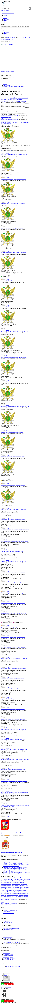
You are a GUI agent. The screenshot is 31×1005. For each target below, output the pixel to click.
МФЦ (12, 98)
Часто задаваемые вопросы (10, 930)
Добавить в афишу (8, 938)
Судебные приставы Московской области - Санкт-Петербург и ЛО (15, 862)
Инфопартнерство (7, 922)
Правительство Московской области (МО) (12, 832)
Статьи (5, 20)
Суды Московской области (11, 895)
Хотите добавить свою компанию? (9, 115)
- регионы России (7, 71)
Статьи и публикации (8, 913)
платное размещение (6, 117)
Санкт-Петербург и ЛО (9, 958)
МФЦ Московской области (18, 885)
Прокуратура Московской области (9, 891)
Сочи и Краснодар (8, 954)
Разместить (6, 19)
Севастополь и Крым (8, 959)
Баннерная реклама (8, 929)
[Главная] (3, 82)
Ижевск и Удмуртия (8, 957)
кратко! (2, 118)
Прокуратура (5, 99)
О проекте (6, 921)
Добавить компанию (8, 935)
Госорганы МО (7, 85)
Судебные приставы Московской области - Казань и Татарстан (16, 865)
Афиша (5, 22)
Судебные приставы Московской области (13, 86)
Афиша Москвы (7, 911)
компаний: (10, 37)
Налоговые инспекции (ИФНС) (18, 99)
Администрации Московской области (10, 877)
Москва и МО (6, 953)
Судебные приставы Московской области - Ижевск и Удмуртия (16, 873)
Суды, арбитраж (6, 101)
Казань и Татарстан (8, 955)
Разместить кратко (7, 937)
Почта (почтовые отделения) (19, 101)
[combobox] (16, 8)
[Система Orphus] (7, 80)
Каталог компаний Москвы (10, 910)
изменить (5, 10)
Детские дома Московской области (13, 880)
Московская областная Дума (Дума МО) (11, 852)
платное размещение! (6, 121)
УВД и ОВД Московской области (20, 896)
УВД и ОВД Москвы (22, 98)
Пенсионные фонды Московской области (16, 890)
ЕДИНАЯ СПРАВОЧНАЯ (7, 13)
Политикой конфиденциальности (11, 942)
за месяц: (26, 37)
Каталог (5, 18)
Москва (5, 15)
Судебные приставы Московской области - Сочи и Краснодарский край (15, 868)
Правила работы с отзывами (13, 966)
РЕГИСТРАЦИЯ (9, 39)
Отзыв (7, 153)
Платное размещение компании (11, 928)
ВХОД (2, 39)
